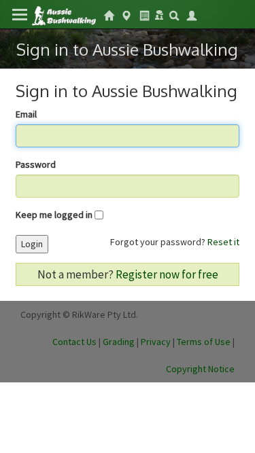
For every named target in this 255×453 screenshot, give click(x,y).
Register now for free (167, 274)
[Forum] (159, 13)
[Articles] (144, 14)
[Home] (63, 15)
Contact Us (74, 342)
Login (32, 244)
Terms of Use (204, 342)
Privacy (156, 342)
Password (36, 164)
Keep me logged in (54, 215)
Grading (119, 342)
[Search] (174, 14)
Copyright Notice (200, 369)
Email (26, 114)
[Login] (192, 14)
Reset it (223, 242)
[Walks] (126, 14)
